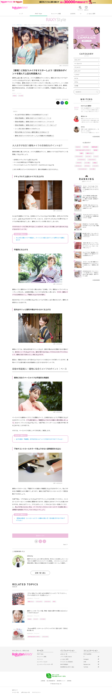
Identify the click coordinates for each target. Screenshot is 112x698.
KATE (54, 601)
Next (65, 544)
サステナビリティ (36, 692)
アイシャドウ (39, 601)
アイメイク (19, 93)
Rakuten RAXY (20, 7)
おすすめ (86, 147)
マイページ (40, 659)
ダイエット (78, 166)
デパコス (87, 166)
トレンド (35, 619)
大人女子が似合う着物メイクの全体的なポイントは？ (31, 114)
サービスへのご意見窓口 (66, 661)
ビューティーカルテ (42, 661)
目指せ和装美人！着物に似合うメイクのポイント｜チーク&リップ (35, 125)
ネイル (76, 78)
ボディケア (77, 71)
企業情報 (43, 680)
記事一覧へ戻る (40, 573)
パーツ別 (21, 95)
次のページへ (40, 536)
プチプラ (79, 162)
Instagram (86, 659)
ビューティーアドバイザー (44, 664)
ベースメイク (78, 63)
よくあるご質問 (91, 13)
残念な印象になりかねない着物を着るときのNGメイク (32, 132)
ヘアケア (76, 74)
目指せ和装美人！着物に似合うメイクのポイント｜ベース (33, 118)
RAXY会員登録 (87, 654)
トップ (21, 13)
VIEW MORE (96, 136)
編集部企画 (94, 147)
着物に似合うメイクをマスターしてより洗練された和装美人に (34, 136)
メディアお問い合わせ (66, 656)
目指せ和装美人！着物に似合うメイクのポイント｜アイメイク (34, 122)
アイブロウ (43, 619)
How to (14, 95)
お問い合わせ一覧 (25, 692)
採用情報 (69, 680)
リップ (95, 156)
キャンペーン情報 (56, 13)
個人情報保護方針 (51, 680)
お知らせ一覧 (63, 654)
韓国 (81, 153)
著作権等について (61, 680)
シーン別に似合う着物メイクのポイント (27, 129)
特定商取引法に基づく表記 (67, 667)
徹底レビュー (30, 601)
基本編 (95, 150)
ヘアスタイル (81, 159)
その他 (76, 86)
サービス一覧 (15, 692)
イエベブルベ (47, 601)
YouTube (86, 667)
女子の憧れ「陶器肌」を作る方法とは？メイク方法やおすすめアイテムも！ (39, 439)
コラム (76, 82)
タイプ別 (92, 169)
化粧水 (94, 162)
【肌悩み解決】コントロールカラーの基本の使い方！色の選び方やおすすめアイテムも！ (40, 519)
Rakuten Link (87, 664)
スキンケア (77, 60)
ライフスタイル (82, 169)
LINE (85, 661)
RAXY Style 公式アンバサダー (34, 636)
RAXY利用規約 (64, 664)
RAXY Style (38, 13)
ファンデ (95, 166)
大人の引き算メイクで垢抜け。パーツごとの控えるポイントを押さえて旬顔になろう (40, 239)
